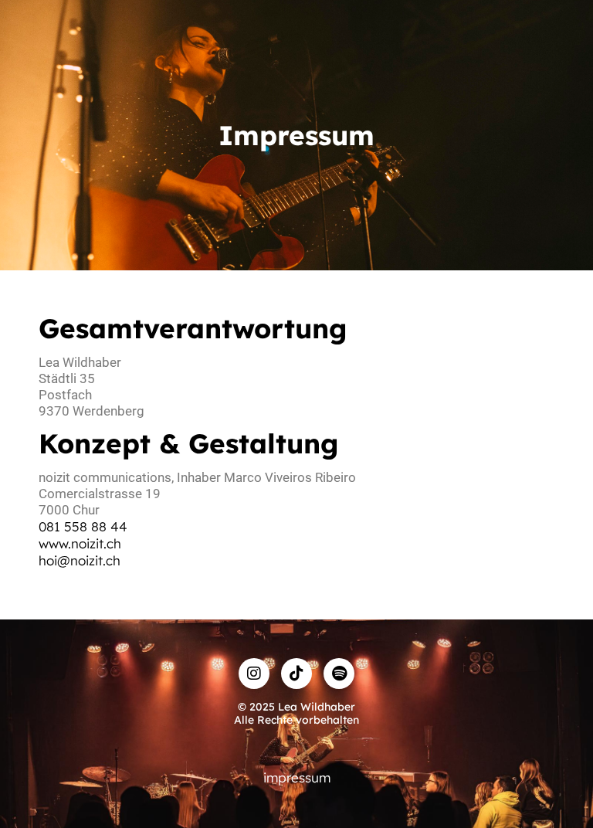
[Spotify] (339, 673)
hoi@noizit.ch (79, 560)
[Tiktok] (296, 673)
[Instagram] (254, 673)
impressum (296, 777)
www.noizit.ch (80, 543)
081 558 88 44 (83, 526)
